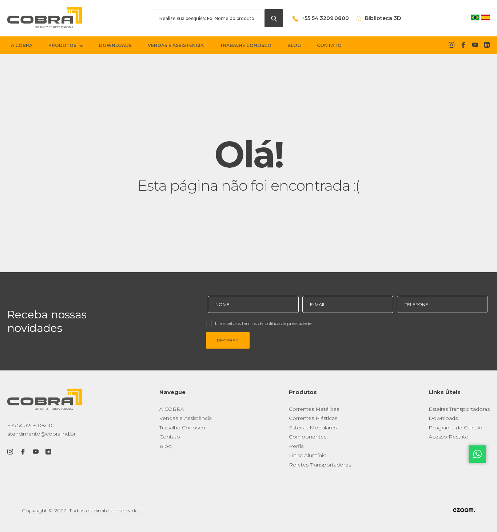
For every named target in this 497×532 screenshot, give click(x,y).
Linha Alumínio (308, 455)
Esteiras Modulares (313, 427)
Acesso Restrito (449, 436)
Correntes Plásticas (313, 418)
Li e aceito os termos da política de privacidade (263, 323)
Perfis (296, 446)
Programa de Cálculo (455, 427)
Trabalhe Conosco (182, 427)
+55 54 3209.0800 (29, 425)
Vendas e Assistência (185, 418)
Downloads (443, 418)
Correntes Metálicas (314, 409)
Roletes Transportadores (320, 464)
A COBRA (171, 409)
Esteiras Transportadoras (459, 409)
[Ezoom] (464, 510)
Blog (165, 446)
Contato (169, 436)
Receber (228, 340)
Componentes (307, 436)
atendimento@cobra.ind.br (41, 433)
